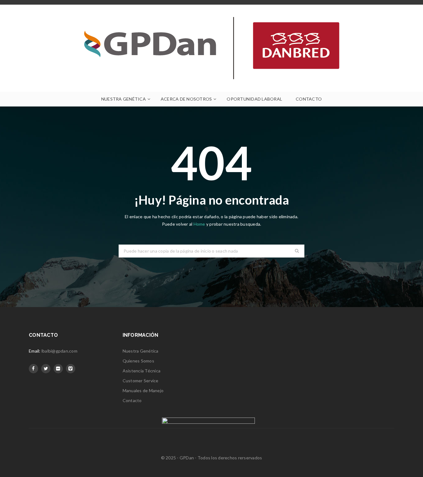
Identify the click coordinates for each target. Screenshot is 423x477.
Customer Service (141, 380)
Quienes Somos (138, 360)
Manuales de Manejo (143, 390)
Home (200, 224)
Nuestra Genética (141, 350)
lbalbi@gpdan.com (59, 350)
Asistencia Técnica (142, 370)
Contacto (132, 400)
